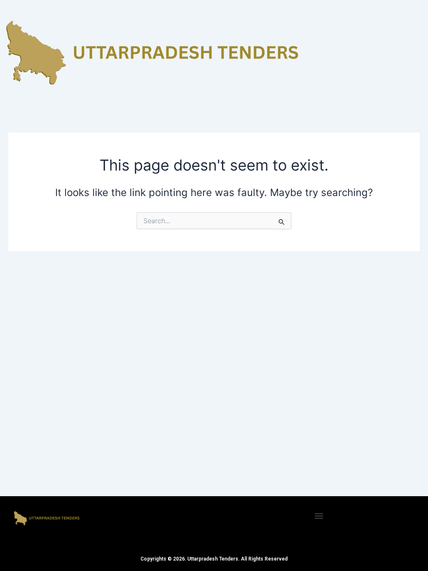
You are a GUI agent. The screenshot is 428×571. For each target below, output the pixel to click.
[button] (319, 516)
